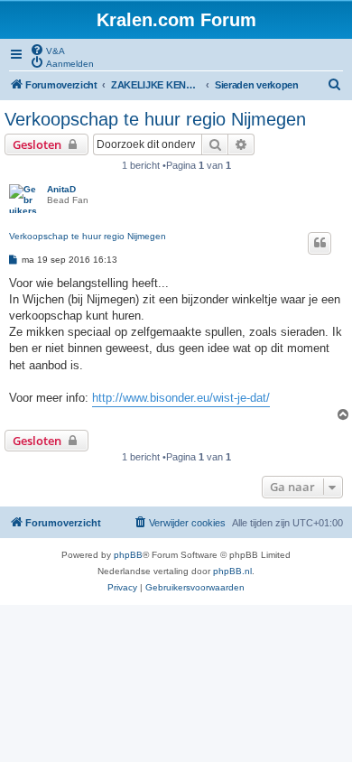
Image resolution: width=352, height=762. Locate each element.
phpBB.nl (232, 571)
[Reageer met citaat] (319, 243)
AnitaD (61, 189)
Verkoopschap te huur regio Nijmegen (155, 119)
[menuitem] (47, 49)
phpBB (128, 555)
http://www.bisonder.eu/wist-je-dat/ (181, 397)
